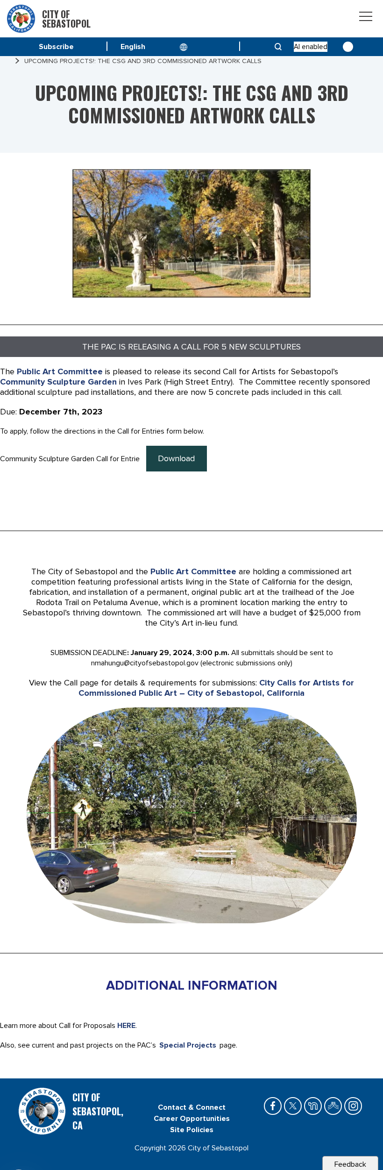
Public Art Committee (60, 371)
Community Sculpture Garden (58, 382)
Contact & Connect (192, 1107)
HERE (126, 1025)
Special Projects (187, 1045)
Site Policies (191, 1129)
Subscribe (56, 46)
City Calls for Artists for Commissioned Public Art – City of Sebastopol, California (216, 688)
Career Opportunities (192, 1118)
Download (176, 458)
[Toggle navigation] (365, 18)
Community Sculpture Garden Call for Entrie (70, 459)
